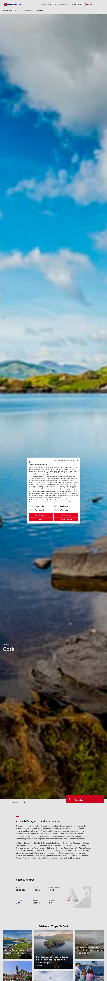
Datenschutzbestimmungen (61, 460)
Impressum (74, 460)
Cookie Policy (58, 497)
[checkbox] (56, 506)
